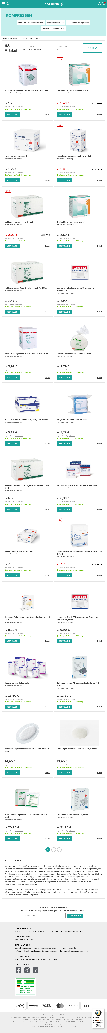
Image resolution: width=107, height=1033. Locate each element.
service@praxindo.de (74, 931)
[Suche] (7, 3)
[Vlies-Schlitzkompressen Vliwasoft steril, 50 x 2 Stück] (27, 799)
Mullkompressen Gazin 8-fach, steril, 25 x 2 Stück (26, 288)
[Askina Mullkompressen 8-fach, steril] (79, 75)
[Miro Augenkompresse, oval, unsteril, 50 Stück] (79, 733)
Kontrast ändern (81, 951)
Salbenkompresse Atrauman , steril (72, 815)
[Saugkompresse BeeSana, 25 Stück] (79, 404)
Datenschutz (45, 959)
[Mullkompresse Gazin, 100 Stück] (27, 206)
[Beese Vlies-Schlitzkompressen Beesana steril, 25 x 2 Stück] (79, 536)
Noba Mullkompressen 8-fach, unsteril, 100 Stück (26, 90)
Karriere (32, 959)
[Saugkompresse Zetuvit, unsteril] (27, 536)
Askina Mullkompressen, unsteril (71, 222)
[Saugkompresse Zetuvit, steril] (27, 667)
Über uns (18, 959)
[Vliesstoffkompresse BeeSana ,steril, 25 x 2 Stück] (27, 404)
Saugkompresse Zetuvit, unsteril (19, 551)
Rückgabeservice (21, 948)
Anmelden (19, 940)
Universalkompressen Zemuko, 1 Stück (74, 354)
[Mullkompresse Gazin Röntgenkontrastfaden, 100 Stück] (27, 470)
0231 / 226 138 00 (29, 931)
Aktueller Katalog (30, 951)
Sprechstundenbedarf (37, 948)
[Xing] (27, 970)
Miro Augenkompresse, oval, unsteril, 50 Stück (77, 749)
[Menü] (102, 1009)
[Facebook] (19, 970)
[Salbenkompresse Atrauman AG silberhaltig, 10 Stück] (79, 667)
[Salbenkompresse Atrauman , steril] (79, 799)
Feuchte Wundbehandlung (53, 28)
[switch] (98, 1025)
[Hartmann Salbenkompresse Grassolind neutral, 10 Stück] (27, 602)
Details (47, 114)
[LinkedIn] (36, 970)
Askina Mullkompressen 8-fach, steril (73, 90)
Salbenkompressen (55, 23)
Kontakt (25, 959)
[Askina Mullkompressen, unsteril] (79, 206)
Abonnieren (75, 916)
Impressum (55, 959)
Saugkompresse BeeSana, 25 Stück (72, 420)
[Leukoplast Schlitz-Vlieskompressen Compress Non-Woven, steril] (79, 602)
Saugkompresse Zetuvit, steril (18, 683)
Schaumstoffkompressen (78, 23)
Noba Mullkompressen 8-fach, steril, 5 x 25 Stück (26, 354)
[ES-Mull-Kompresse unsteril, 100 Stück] (79, 141)
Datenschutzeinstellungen (64, 951)
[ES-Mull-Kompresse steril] (27, 141)
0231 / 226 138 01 (51, 931)
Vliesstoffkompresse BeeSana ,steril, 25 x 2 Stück (26, 420)
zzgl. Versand (19, 106)
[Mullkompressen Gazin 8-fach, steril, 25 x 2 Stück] (27, 272)
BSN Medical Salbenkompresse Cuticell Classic (77, 485)
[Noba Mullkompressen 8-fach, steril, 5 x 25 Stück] (27, 338)
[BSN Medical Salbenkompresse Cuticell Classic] (79, 470)
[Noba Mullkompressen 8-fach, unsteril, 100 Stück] (27, 75)
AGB (37, 959)
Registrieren (28, 940)
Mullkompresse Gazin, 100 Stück (19, 222)
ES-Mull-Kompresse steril (16, 156)
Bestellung (51, 948)
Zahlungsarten (62, 948)
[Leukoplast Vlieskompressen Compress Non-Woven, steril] (79, 272)
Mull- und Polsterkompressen (30, 23)
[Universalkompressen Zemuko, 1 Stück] (79, 338)
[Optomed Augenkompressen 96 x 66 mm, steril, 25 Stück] (27, 733)
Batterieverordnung (45, 951)
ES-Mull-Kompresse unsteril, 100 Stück (74, 156)
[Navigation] (3, 3)
